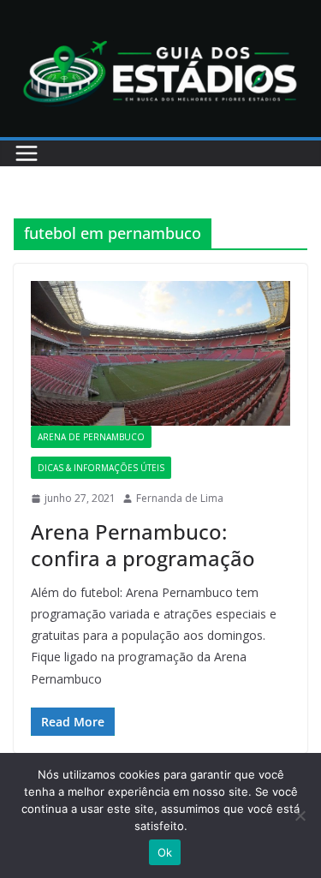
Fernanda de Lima (179, 498)
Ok (165, 852)
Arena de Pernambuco (91, 437)
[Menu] (26, 153)
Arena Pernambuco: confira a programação (143, 544)
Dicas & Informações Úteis (101, 468)
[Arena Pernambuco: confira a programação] (160, 353)
